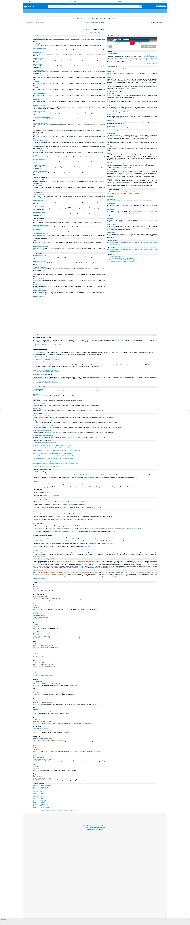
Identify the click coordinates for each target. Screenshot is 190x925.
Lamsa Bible (36, 240)
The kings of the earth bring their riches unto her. (121, 261)
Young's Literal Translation (39, 206)
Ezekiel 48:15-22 (111, 232)
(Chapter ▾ (39, 35)
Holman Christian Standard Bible (41, 117)
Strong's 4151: (37, 619)
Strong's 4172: (37, 723)
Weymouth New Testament (40, 171)
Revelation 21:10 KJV (38, 798)
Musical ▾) (120, 35)
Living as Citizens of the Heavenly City (43, 435)
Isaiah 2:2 (109, 99)
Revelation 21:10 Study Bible (40, 801)
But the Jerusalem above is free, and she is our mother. (46, 371)
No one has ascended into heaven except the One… (45, 383)
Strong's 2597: (37, 742)
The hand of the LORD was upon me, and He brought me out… (47, 344)
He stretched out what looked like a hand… (43, 345)
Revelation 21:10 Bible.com (40, 789)
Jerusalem (137, 242)
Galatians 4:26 (111, 126)
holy (139, 58)
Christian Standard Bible (39, 111)
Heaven (126, 242)
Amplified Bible (37, 99)
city (141, 58)
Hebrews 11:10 (80, 567)
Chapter (154, 335)
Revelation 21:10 (37, 553)
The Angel (36, 394)
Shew (150, 242)
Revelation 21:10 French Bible (40, 806)
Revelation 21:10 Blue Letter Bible (42, 785)
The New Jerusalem (112, 53)
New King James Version (39, 70)
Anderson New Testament (39, 255)
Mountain (146, 242)
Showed (109, 244)
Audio (86, 32)
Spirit (113, 244)
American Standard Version (40, 123)
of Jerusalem (146, 58)
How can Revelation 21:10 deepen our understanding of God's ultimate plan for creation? (57, 450)
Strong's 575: (36, 770)
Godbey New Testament (39, 261)
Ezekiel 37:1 (110, 71)
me (135, 58)
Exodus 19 (76, 501)
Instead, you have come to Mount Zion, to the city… (45, 370)
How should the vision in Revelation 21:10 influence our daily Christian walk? (54, 455)
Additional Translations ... (39, 296)
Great (122, 242)
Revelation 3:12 (111, 133)
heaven (113, 60)
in (156, 56)
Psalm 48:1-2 (110, 162)
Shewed (155, 242)
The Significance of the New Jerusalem (43, 421)
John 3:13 (109, 147)
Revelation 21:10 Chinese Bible (41, 804)
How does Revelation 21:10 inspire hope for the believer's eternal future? (53, 445)
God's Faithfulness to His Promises (42, 430)
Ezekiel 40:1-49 (111, 224)
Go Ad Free (3, 918)
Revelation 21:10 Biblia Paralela (41, 802)
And (144, 56)
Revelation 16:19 (123, 574)
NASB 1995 (36, 82)
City (113, 242)
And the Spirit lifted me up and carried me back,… (45, 347)
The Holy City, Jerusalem (40, 409)
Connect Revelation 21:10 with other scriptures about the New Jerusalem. (53, 453)
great (121, 58)
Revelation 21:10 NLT (38, 793)
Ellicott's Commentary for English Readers (44, 559)
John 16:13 (47, 492)
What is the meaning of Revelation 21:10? (45, 442)
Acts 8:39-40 (93, 477)
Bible (28, 22)
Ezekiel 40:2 (110, 94)
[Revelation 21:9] (2, 414)
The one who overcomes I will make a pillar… (44, 381)
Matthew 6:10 (110, 543)
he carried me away (151, 56)
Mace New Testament (38, 273)
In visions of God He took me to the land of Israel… (45, 356)
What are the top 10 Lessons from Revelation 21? (48, 466)
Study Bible (37, 335)
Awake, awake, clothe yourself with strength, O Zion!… (46, 369)
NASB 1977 (36, 87)
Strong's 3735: (37, 638)
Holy (133, 242)
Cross (90, 32)
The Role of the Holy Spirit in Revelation (43, 416)
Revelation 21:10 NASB (39, 796)
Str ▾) (45, 35)
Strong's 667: (36, 600)
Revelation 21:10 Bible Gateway (41, 787)
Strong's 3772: (37, 761)
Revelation (32, 22)
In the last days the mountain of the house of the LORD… (46, 358)
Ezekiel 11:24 (110, 85)
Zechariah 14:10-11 (112, 179)
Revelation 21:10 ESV (38, 795)
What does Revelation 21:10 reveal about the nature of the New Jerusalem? (53, 458)
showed (132, 58)
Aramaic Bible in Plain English (40, 246)
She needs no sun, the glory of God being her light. (122, 260)
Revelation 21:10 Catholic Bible (41, 807)
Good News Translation (39, 145)
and (124, 58)
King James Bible (37, 64)
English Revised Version (39, 135)
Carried (109, 242)
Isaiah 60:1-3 (110, 153)
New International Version (39, 38)
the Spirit (109, 58)
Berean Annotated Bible (39, 105)
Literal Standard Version (39, 194)
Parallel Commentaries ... (39, 578)
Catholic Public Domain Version (41, 225)
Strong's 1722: (37, 609)
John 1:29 (61, 519)
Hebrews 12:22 (111, 120)
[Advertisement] (95, 323)
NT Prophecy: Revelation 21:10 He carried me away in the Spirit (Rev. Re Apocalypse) (55, 810)
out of (109, 60)
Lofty (142, 242)
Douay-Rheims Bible (38, 221)
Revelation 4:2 (111, 203)
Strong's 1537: (37, 751)
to (112, 58)
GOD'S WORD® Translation (40, 140)
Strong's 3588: (37, 704)
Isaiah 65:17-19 (111, 170)
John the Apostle (38, 389)
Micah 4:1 (109, 105)
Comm (99, 32)
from (116, 60)
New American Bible (38, 229)
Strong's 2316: (37, 780)
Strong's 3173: (37, 647)
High (130, 242)
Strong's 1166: (37, 685)
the (137, 58)
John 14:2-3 (138, 528)
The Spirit (36, 399)
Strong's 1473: (37, 694)
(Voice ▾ (116, 35)
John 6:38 (109, 141)
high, (126, 58)
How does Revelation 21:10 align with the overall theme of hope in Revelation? (54, 461)
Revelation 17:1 (60, 516)
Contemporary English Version (41, 129)
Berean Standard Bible (38, 52)
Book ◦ (150, 335)
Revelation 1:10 (111, 199)
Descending (117, 242)
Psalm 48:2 (86, 501)
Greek (103, 32)
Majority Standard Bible (39, 180)
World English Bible (38, 186)
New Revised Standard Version (41, 233)
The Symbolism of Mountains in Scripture (43, 426)
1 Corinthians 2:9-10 (75, 514)
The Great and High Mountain (41, 404)
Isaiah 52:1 (110, 114)
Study (95, 32)
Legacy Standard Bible (39, 93)
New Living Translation (39, 44)
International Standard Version (41, 151)
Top (116, 244)
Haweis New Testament (39, 267)
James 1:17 (62, 538)
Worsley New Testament (39, 290)
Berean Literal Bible (38, 58)
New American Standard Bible (40, 76)
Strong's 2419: (37, 732)
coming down (153, 58)
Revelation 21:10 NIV (38, 791)
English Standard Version (39, 48)
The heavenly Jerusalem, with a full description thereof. (123, 258)
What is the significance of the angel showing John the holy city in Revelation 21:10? (56, 463)
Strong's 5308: (37, 666)
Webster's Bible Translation (40, 165)
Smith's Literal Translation (39, 212)
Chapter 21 (37, 22)
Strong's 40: (36, 713)
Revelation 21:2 (111, 218)
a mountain (116, 58)
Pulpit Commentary (38, 570)
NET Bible (35, 155)
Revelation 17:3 (111, 209)
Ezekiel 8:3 (110, 77)
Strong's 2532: (37, 590)
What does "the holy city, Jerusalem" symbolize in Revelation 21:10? (51, 448)
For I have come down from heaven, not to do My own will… (47, 382)
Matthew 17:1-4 (96, 564)
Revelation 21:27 (86, 546)
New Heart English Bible (39, 159)
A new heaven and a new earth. (116, 256)
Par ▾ (43, 35)
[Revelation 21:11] (188, 414)
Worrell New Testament (39, 284)
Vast (118, 244)
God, (119, 60)
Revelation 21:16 (96, 507)
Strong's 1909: (37, 628)
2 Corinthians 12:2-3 (94, 487)
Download (154, 63)
